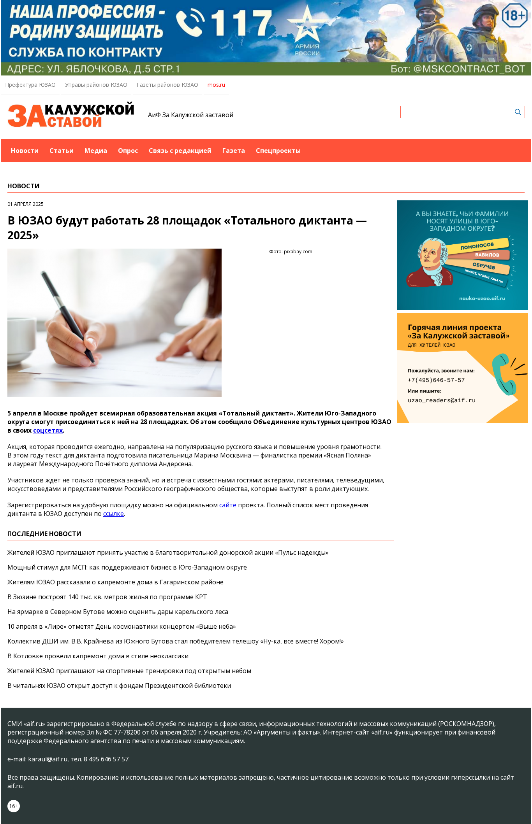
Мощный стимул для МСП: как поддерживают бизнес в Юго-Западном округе (127, 567)
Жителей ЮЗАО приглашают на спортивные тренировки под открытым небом (129, 670)
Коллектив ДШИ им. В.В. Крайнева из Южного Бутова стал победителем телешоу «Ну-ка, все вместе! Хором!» (175, 641)
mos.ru (216, 84)
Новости (25, 150)
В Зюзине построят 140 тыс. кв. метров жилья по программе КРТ (107, 597)
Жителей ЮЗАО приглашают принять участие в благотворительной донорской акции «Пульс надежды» (168, 552)
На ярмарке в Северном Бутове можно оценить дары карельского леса (117, 611)
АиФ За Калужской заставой (190, 115)
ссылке (113, 513)
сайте (227, 505)
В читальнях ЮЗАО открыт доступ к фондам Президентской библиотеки (119, 685)
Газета (233, 150)
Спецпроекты (278, 150)
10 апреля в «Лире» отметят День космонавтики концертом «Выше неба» (121, 626)
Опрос (128, 150)
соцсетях (48, 430)
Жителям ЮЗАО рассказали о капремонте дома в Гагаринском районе (115, 582)
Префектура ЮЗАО (30, 84)
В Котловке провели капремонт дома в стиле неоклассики (97, 656)
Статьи (61, 150)
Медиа (96, 150)
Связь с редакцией (180, 150)
